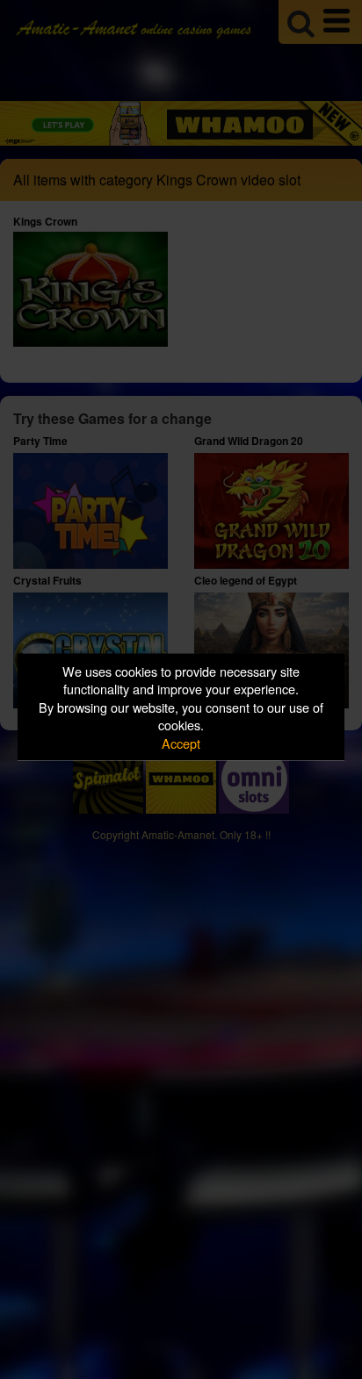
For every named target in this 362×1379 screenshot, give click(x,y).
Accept (181, 742)
